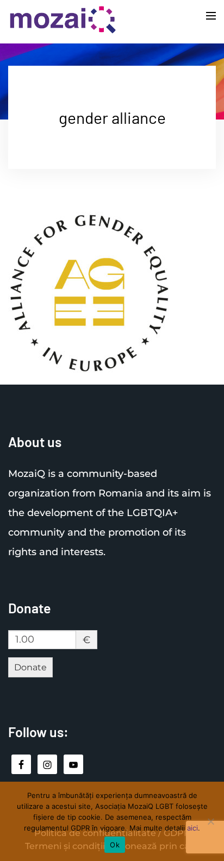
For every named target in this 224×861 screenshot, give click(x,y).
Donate (30, 667)
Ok (115, 844)
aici (192, 828)
